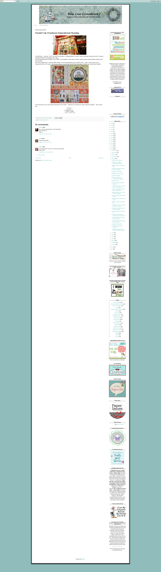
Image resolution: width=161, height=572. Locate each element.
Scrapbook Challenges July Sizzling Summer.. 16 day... (118, 230)
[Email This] (55, 118)
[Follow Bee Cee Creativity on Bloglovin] (117, 117)
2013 (112, 145)
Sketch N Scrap (116, 328)
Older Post (101, 158)
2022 (112, 127)
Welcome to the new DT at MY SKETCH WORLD (118, 193)
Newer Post (38, 158)
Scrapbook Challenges (117, 160)
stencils (117, 336)
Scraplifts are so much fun (117, 173)
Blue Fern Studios (117, 305)
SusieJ (40, 127)
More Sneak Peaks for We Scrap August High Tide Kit (118, 215)
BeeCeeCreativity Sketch (116, 304)
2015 (112, 141)
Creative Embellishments (116, 309)
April (113, 238)
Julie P (40, 146)
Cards (117, 307)
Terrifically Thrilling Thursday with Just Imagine (118, 169)
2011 (112, 149)
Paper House (117, 319)
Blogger (83, 559)
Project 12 (117, 324)
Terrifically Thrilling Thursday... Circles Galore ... (118, 218)
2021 (112, 129)
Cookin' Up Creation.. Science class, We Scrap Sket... (118, 186)
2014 (112, 143)
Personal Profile (44, 25)
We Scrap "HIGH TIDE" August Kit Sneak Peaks (118, 221)
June (113, 234)
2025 (112, 123)
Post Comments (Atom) (46, 160)
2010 (112, 247)
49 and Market (117, 302)
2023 (112, 125)
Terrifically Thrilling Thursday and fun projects (118, 209)
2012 (112, 147)
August (113, 158)
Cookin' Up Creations (43, 119)
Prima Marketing (117, 323)
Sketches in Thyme (117, 329)
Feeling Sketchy (117, 314)
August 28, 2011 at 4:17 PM (45, 142)
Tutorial (116, 333)
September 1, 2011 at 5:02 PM (46, 152)
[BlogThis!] (57, 118)
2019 (112, 133)
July (113, 232)
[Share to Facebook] (60, 118)
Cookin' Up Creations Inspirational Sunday (117, 163)
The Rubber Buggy (116, 331)
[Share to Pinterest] (61, 118)
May (113, 236)
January (114, 244)
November (114, 152)
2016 (112, 139)
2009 (112, 249)
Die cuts (117, 311)
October (114, 154)
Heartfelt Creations (117, 316)
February (114, 242)
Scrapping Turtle (115, 180)
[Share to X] (58, 118)
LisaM (40, 138)
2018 (112, 135)
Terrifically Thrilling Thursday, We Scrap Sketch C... (118, 190)
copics (117, 334)
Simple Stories (117, 326)
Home (35, 25)
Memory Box (117, 317)
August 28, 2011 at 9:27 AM (45, 134)
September (114, 156)
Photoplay (117, 321)
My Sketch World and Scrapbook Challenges (117, 178)
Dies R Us (117, 312)
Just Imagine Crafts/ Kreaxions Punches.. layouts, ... (118, 205)
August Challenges (116, 175)
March (113, 240)
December (114, 150)
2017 (112, 137)
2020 (112, 131)
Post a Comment (41, 155)
